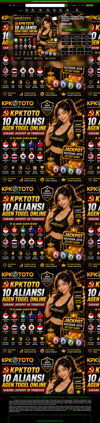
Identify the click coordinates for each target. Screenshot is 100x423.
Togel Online (69, 410)
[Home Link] (17, 5)
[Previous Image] (15, 40)
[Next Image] (55, 40)
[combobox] (45, 5)
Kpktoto (11, 400)
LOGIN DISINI (83, 30)
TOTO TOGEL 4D (67, 11)
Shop (10, 5)
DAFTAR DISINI (68, 30)
